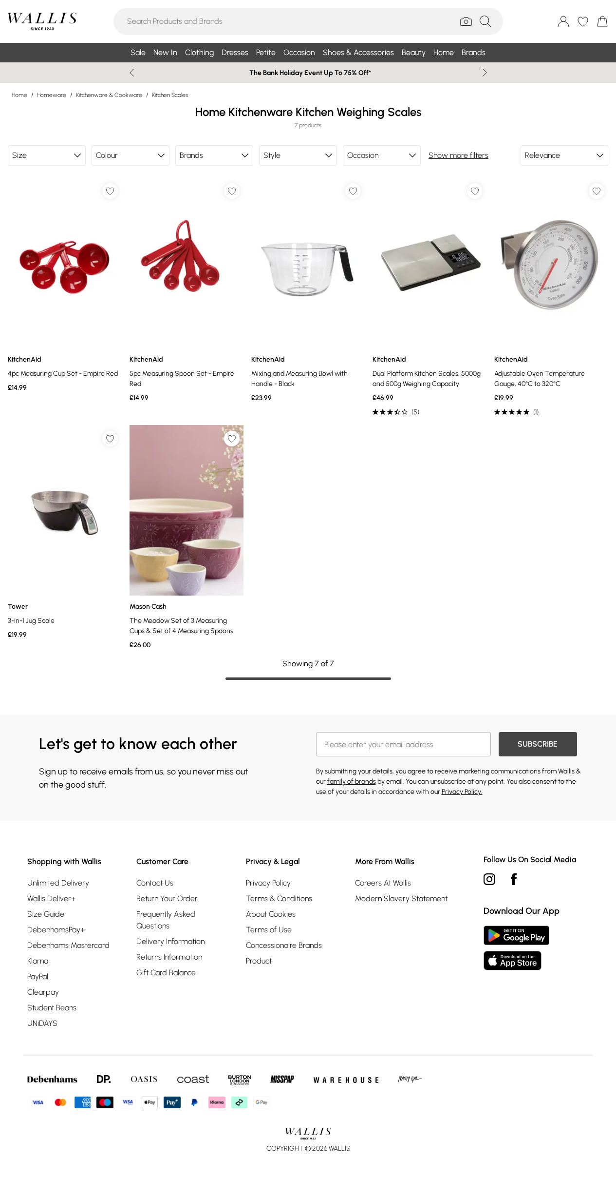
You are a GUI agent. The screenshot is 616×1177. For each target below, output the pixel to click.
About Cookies (271, 914)
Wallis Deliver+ (51, 898)
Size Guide (45, 914)
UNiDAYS (42, 1023)
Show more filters (458, 155)
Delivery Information (170, 941)
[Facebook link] (514, 879)
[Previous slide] (132, 72)
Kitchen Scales (170, 95)
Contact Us (154, 883)
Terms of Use (269, 929)
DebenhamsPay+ (56, 929)
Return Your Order (167, 898)
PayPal (37, 976)
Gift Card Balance (166, 972)
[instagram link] (489, 879)
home (19, 95)
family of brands (351, 781)
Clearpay (43, 992)
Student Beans (51, 1007)
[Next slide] (485, 72)
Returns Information (169, 957)
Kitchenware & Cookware (109, 95)
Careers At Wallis (383, 883)
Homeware (51, 95)
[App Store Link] (516, 948)
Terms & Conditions (279, 898)
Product (259, 960)
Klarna (37, 960)
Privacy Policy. (462, 792)
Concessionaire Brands (284, 945)
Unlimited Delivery (58, 883)
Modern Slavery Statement (401, 898)
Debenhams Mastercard (68, 945)
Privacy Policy (268, 883)
